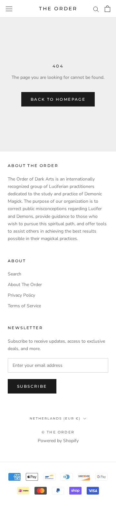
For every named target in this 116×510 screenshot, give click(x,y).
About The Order (25, 285)
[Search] (96, 9)
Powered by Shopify (58, 441)
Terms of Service (24, 306)
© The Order (58, 432)
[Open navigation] (9, 8)
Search (14, 274)
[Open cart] (107, 8)
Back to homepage (58, 99)
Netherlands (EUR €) (55, 418)
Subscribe (32, 386)
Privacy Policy (21, 295)
